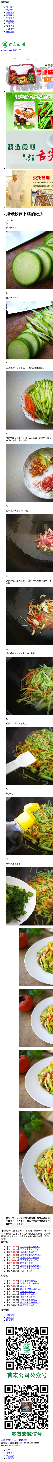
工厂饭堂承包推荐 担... (30, 1249)
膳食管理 (10, 1320)
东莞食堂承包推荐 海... (30, 1266)
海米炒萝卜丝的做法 (29, 1257)
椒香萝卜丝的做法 (28, 1305)
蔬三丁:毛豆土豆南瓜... (30, 1289)
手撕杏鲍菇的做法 (28, 1294)
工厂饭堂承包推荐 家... (30, 1268)
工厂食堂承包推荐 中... (30, 1260)
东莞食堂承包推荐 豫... (30, 1255)
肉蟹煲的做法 (26, 1263)
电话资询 (10, 1458)
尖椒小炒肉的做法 (28, 1252)
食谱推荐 (10, 1317)
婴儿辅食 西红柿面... (29, 1302)
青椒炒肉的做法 (27, 1271)
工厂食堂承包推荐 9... (30, 1247)
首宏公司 (11, 50)
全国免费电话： (14, 1440)
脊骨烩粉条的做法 (28, 1300)
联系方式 (10, 1456)
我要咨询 (10, 1453)
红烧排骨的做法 (27, 1292)
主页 (8, 1450)
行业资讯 (10, 1315)
